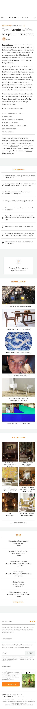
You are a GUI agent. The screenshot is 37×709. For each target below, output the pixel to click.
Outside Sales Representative (18, 541)
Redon (10, 492)
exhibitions (12, 113)
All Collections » (18, 523)
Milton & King (10, 462)
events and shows (10, 123)
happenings (7, 116)
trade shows (7, 132)
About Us (5, 694)
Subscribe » (11, 684)
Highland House (27, 513)
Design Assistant (18, 582)
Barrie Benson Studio (27, 515)
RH (10, 513)
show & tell (22, 126)
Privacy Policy (30, 658)
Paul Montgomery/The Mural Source (10, 489)
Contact (16, 694)
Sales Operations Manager (18, 592)
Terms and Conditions (19, 700)
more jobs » (18, 602)
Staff (9, 39)
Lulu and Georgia (27, 487)
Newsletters (8, 696)
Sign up (20, 138)
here (21, 108)
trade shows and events (12, 120)
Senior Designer (18, 571)
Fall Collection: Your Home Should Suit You (27, 490)
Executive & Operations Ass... (18, 551)
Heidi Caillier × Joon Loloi (27, 463)
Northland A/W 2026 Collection (10, 465)
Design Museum (7, 45)
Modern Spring (10, 515)
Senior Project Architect (18, 561)
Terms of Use (5, 658)
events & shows (8, 126)
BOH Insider (10, 148)
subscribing (14, 146)
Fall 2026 (27, 466)
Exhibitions (7, 25)
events (22, 113)
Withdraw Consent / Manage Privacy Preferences (19, 704)
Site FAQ (21, 696)
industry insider (9, 129)
